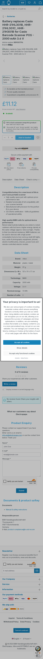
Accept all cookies (21, 342)
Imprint (17, 358)
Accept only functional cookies (22, 353)
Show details (22, 348)
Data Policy (24, 358)
